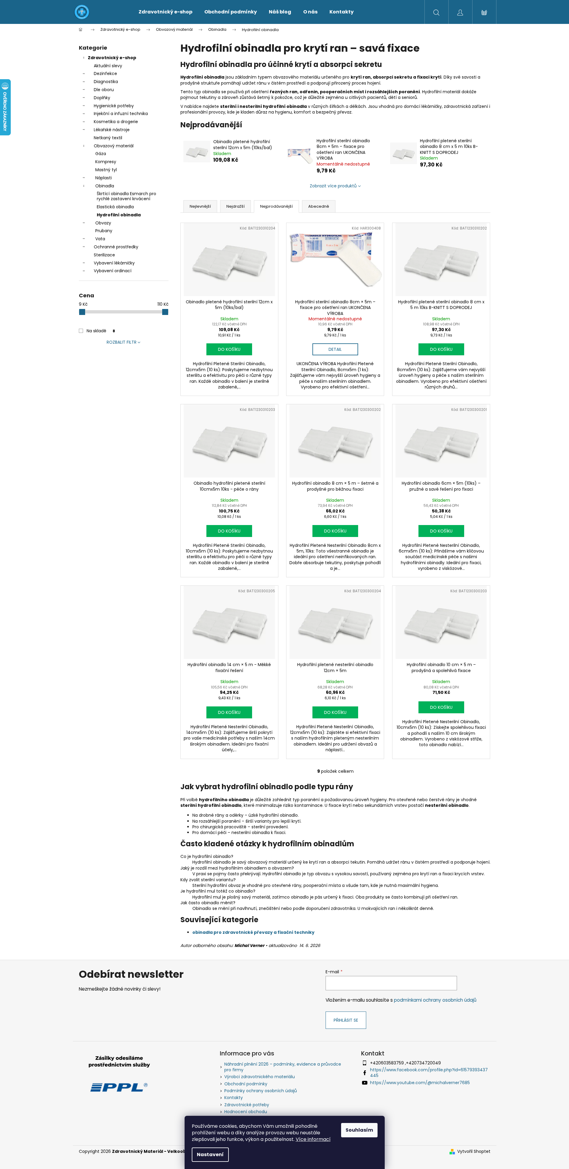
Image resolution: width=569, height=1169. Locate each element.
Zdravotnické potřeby (246, 1105)
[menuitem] (165, 12)
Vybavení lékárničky (114, 263)
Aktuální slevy (108, 66)
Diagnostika (106, 82)
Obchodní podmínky (245, 1084)
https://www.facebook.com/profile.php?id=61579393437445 (429, 1072)
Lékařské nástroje (112, 130)
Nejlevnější (200, 206)
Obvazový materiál (114, 146)
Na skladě (101, 331)
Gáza (100, 154)
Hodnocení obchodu (245, 1112)
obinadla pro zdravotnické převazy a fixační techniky (253, 932)
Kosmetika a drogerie (116, 122)
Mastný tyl (106, 170)
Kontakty (233, 1098)
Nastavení (210, 1154)
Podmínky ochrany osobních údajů (260, 1091)
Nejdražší (235, 206)
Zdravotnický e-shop (112, 58)
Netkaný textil (108, 138)
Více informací (313, 1139)
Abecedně (318, 206)
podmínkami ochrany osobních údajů (435, 1000)
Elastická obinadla (115, 207)
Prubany (103, 231)
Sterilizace (104, 255)
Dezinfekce (105, 73)
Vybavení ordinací (112, 271)
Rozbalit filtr (122, 342)
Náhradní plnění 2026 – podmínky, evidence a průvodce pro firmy (282, 1067)
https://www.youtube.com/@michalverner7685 (420, 1083)
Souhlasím (359, 1130)
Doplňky (102, 98)
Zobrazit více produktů (333, 186)
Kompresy (105, 162)
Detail (335, 349)
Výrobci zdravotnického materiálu (259, 1077)
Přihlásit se (346, 1020)
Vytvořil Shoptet (473, 1151)
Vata (100, 239)
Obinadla (104, 186)
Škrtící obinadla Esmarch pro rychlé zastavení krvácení (126, 196)
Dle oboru (104, 90)
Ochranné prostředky (116, 247)
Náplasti (103, 178)
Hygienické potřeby (114, 106)
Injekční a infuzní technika (121, 114)
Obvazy (103, 223)
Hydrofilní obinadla (119, 215)
